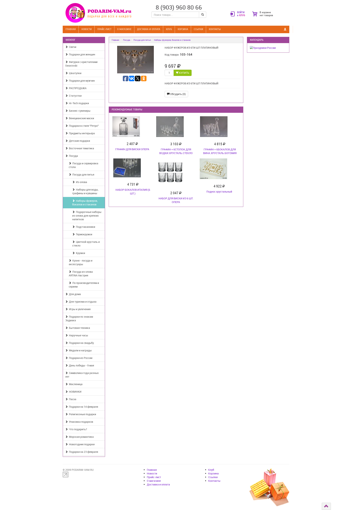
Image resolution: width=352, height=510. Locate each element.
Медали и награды (80, 350)
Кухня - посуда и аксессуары (80, 262)
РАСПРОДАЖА (77, 88)
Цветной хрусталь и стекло (86, 243)
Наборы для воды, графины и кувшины (85, 191)
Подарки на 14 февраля (83, 406)
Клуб (169, 29)
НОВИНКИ (74, 391)
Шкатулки (74, 73)
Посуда (73, 156)
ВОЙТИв (241, 14)
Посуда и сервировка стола (83, 165)
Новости (86, 29)
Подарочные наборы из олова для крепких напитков (86, 215)
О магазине (124, 29)
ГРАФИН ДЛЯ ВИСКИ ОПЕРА (132, 149)
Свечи (72, 47)
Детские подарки (79, 140)
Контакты (215, 29)
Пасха (72, 399)
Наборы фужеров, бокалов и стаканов (85, 202)
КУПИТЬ (184, 72)
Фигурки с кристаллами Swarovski (81, 63)
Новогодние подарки (81, 444)
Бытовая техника (79, 328)
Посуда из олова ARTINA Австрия (81, 273)
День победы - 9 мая (81, 365)
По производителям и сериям (84, 284)
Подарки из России (80, 358)
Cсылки (198, 29)
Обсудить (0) (178, 94)
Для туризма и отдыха (82, 301)
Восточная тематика (81, 148)
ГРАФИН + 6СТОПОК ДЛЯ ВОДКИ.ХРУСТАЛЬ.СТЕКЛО (176, 151)
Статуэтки (75, 95)
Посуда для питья (82, 174)
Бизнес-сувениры (79, 110)
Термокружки (83, 234)
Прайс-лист (104, 29)
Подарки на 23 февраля (83, 452)
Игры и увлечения (79, 309)
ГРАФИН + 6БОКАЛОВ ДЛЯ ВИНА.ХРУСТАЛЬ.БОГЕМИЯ (219, 151)
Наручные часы (78, 335)
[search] (202, 15)
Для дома (74, 294)
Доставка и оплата (148, 29)
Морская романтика (81, 436)
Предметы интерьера (81, 133)
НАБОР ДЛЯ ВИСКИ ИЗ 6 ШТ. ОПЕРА (176, 200)
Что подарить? (77, 429)
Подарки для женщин (81, 54)
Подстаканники (85, 227)
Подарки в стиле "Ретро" (83, 125)
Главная (70, 29)
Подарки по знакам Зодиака (79, 318)
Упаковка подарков (80, 421)
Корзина (183, 29)
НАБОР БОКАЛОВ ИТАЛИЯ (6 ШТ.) (132, 191)
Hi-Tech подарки (78, 103)
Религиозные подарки (82, 414)
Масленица (75, 384)
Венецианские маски (81, 118)
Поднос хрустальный (219, 191)
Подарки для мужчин (81, 80)
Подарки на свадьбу (81, 343)
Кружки (80, 253)
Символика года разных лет (82, 374)
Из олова (81, 182)
